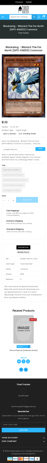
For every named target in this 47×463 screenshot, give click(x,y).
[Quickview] (19, 361)
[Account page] (39, 17)
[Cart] (43, 17)
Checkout (19, 2)
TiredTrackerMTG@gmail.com (23, 406)
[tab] (23, 247)
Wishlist (29, 2)
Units (4, 196)
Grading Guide (29, 133)
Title (4, 165)
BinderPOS (30, 453)
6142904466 (23, 396)
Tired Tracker (23, 33)
